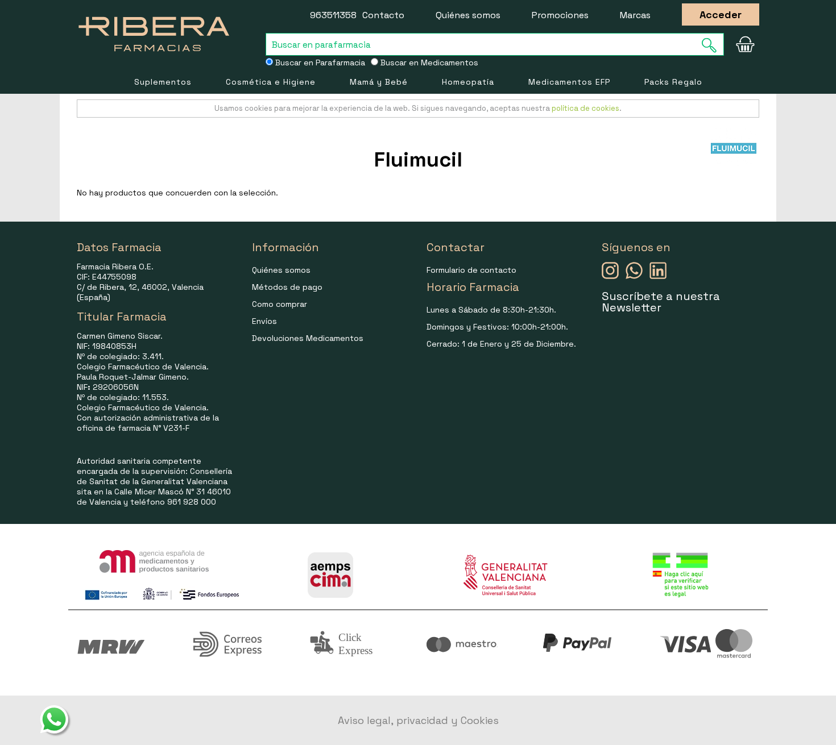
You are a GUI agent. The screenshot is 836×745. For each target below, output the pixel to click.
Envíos (264, 321)
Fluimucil (418, 160)
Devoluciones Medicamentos (307, 338)
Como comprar (279, 304)
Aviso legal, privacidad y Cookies (418, 720)
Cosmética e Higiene (271, 82)
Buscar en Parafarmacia (319, 62)
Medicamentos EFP (569, 82)
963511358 (333, 15)
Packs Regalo (673, 82)
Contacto (383, 15)
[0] (745, 44)
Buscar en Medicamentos (428, 62)
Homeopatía (468, 82)
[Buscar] (712, 45)
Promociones (560, 15)
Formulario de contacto (471, 270)
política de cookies (585, 108)
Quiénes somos (468, 15)
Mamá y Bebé (379, 82)
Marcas (635, 15)
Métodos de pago (287, 287)
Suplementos (163, 82)
